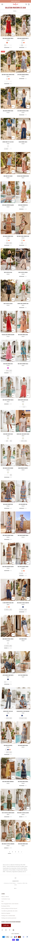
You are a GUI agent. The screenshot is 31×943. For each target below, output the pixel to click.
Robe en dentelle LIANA (8, 272)
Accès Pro (6, 925)
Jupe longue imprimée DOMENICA (23, 74)
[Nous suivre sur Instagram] (6, 930)
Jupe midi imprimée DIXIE (23, 504)
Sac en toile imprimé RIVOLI (23, 675)
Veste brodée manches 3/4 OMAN (23, 110)
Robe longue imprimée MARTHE (23, 535)
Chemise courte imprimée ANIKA (23, 303)
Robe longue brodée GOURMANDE (8, 781)
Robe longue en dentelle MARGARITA (8, 843)
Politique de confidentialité (8, 915)
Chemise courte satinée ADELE (23, 399)
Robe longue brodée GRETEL (8, 363)
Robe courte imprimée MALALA (23, 363)
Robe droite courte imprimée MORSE (8, 74)
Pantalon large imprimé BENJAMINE (8, 334)
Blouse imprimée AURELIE (23, 141)
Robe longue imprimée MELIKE (8, 236)
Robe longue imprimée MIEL (23, 205)
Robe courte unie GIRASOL (8, 176)
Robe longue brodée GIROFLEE (23, 781)
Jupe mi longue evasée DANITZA (8, 675)
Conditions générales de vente (9, 911)
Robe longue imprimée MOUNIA (8, 535)
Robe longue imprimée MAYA (8, 504)
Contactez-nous (5, 899)
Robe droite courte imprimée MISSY (23, 236)
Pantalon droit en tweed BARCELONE (23, 711)
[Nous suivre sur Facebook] (2, 930)
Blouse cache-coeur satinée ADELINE (23, 434)
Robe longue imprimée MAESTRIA (8, 566)
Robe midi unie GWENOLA (8, 745)
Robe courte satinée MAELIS (8, 434)
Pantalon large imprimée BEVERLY (23, 176)
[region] (15, 881)
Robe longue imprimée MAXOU (8, 110)
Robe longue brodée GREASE (23, 843)
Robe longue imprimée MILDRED (23, 566)
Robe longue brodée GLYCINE (23, 334)
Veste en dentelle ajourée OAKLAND (8, 812)
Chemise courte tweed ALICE (8, 711)
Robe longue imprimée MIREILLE (8, 38)
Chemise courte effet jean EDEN (8, 141)
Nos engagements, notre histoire (9, 903)
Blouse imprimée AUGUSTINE (23, 468)
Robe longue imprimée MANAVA (8, 399)
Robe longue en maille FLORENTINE (23, 602)
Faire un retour (5, 896)
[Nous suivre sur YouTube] (13, 930)
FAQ (2, 901)
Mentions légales (5, 913)
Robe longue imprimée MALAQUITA (8, 205)
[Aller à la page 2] (21, 852)
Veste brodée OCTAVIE (23, 639)
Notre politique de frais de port (9, 908)
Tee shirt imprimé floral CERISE (8, 602)
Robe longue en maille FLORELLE (8, 639)
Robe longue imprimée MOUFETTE (23, 38)
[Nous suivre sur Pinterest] (9, 930)
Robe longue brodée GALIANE (23, 745)
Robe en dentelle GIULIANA (23, 272)
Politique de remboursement (8, 918)
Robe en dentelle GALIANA (8, 303)
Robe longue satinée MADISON (8, 468)
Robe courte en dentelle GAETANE (23, 812)
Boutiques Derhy (5, 906)
